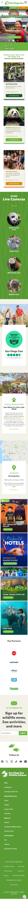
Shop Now (7, 529)
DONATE (4, 7)
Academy (6, 822)
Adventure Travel (8, 831)
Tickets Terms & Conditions (18, 875)
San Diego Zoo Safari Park (11, 792)
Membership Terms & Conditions (14, 880)
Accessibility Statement (8, 866)
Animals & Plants (8, 809)
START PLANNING (13, 37)
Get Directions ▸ (14, 489)
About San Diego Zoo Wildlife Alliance (14, 862)
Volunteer (6, 844)
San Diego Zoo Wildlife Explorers (12, 827)
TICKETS (23, 7)
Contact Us (5, 875)
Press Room (7, 813)
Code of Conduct (14, 885)
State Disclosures (8, 871)
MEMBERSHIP (14, 7)
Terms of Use (21, 871)
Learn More (7, 597)
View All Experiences (14, 95)
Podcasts (6, 805)
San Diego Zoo (8, 787)
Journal (6, 800)
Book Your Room (9, 563)
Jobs (5, 840)
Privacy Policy (21, 866)
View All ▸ (14, 206)
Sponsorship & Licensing (10, 849)
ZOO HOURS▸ (9, 45)
